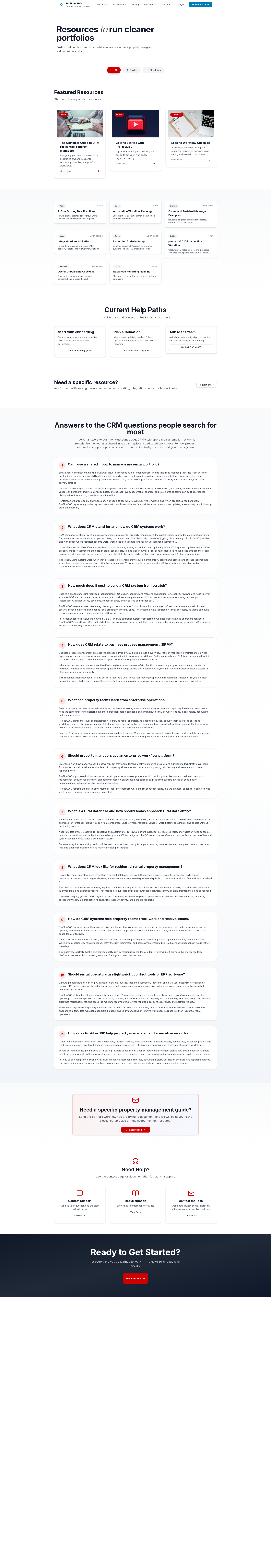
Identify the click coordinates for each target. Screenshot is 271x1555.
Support (166, 4)
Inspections (118, 4)
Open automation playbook (135, 350)
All (115, 70)
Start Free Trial (133, 1278)
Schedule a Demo (200, 4)
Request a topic (206, 385)
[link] (79, 143)
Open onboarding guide (80, 350)
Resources (149, 4)
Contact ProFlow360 (191, 347)
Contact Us (79, 1215)
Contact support (134, 1130)
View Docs (135, 1212)
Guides (133, 70)
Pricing (135, 4)
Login (181, 4)
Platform (101, 4)
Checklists (155, 70)
